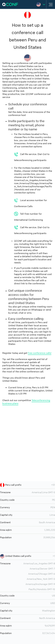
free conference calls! (39, 353)
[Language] (40, 4)
